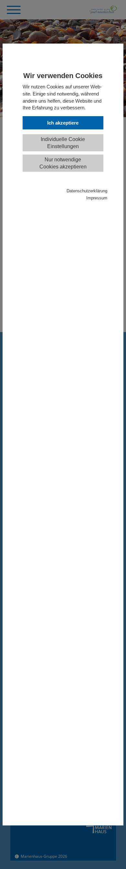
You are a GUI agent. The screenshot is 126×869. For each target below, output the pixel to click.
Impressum (96, 198)
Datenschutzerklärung (87, 191)
